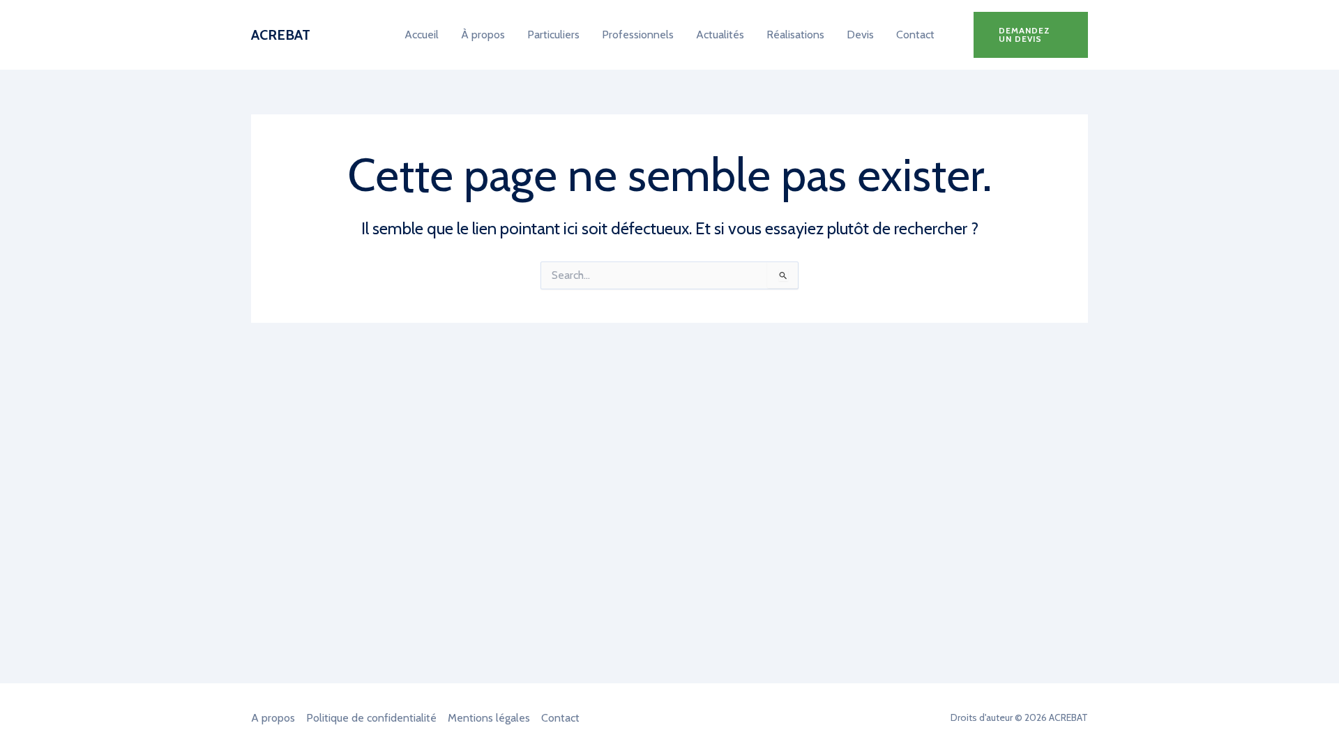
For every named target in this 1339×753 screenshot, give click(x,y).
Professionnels (638, 34)
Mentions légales (489, 717)
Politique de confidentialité (371, 717)
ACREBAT (280, 34)
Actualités (720, 34)
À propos (483, 34)
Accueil (421, 34)
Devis (860, 34)
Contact (915, 34)
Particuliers (553, 34)
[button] (1031, 35)
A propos (273, 717)
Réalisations (795, 34)
